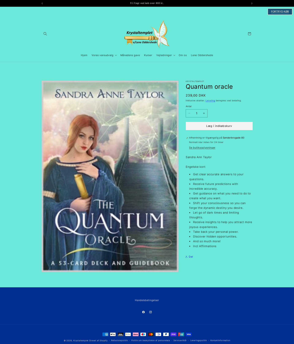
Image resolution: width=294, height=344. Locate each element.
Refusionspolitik (119, 340)
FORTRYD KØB (280, 11)
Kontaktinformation (220, 340)
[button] (45, 34)
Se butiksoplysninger (202, 147)
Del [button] (191, 256)
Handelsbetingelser (147, 300)
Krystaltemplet (81, 340)
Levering (210, 100)
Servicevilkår (180, 340)
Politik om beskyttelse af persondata (150, 340)
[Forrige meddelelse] (42, 3)
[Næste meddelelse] (252, 3)
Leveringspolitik (198, 340)
